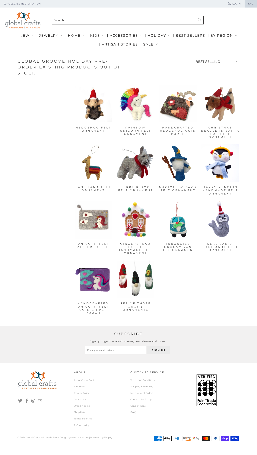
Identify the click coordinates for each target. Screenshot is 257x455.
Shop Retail (80, 412)
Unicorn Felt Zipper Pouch (93, 220)
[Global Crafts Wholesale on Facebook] (27, 401)
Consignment (138, 405)
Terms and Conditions (142, 380)
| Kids (94, 35)
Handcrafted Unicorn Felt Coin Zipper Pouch (93, 279)
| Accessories (123, 35)
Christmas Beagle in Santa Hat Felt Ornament (220, 103)
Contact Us (80, 399)
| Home (73, 35)
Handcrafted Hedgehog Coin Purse (178, 103)
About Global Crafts (84, 380)
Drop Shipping (82, 405)
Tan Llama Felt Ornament (93, 163)
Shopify (108, 437)
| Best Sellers (189, 35)
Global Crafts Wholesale (39, 437)
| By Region (221, 35)
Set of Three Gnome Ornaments (135, 279)
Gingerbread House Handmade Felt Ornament (135, 220)
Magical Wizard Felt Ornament (178, 163)
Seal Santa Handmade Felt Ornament (220, 220)
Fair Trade (79, 386)
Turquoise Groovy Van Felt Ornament (178, 220)
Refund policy (81, 425)
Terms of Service (83, 418)
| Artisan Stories (118, 44)
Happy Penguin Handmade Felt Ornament (220, 163)
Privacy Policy (81, 393)
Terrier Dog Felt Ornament (135, 163)
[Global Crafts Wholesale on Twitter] (20, 401)
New (25, 35)
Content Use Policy (140, 399)
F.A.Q (133, 412)
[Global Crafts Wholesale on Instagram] (33, 401)
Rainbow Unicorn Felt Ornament (135, 103)
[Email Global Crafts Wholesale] (40, 401)
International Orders (141, 393)
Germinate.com (80, 437)
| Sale (148, 44)
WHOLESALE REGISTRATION (22, 3)
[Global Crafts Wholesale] (130, 8)
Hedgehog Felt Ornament (93, 103)
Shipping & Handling (141, 386)
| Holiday (156, 35)
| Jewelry (48, 35)
